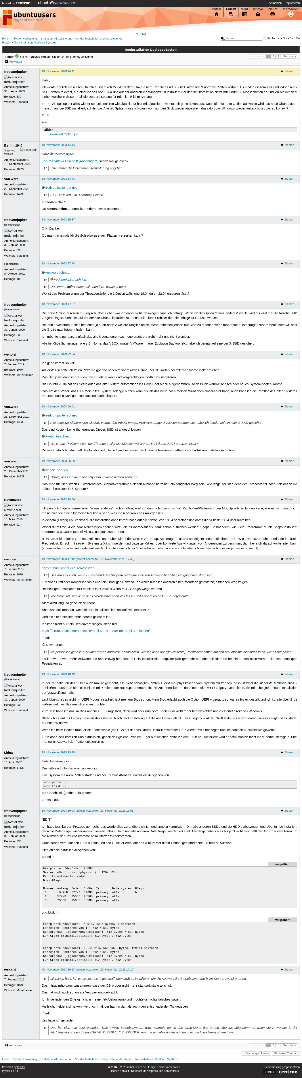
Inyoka (21, 1067)
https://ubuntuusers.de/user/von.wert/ (68, 568)
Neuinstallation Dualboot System (35, 42)
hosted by (9, 3)
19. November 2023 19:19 (58, 752)
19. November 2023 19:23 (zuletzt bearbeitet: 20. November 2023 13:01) (88, 810)
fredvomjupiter (15, 72)
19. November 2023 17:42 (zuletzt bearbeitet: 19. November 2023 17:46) (88, 559)
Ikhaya (258, 9)
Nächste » (289, 56)
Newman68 (12, 500)
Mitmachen (291, 9)
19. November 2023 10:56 (58, 499)
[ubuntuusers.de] (29, 19)
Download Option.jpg (63, 134)
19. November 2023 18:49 (58, 674)
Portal (216, 9)
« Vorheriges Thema (257, 1053)
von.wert (11, 179)
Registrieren (292, 3)
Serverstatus (171, 1071)
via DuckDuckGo (289, 38)
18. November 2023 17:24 (58, 263)
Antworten (15, 62)
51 (18, 524)
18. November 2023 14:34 (58, 179)
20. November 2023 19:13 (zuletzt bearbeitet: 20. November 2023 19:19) (88, 969)
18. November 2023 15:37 (58, 219)
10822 (20, 169)
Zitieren (289, 71)
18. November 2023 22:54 (58, 354)
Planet (272, 9)
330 (19, 96)
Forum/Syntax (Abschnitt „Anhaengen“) (70, 161)
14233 (20, 194)
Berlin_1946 (13, 145)
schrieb (72, 188)
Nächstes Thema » (286, 1053)
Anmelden (275, 3)
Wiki (244, 9)
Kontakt (124, 1071)
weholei (10, 354)
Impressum (155, 1071)
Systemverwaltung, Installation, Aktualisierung (42, 38)
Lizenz (114, 1071)
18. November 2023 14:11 (58, 71)
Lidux (8, 752)
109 (19, 279)
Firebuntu (11, 264)
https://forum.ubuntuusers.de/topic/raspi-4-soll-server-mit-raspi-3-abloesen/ (96, 631)
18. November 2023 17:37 (58, 304)
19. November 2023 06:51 (58, 406)
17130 (20, 768)
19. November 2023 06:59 (58, 461)
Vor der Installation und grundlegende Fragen (103, 1059)
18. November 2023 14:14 (58, 145)
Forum (231, 9)
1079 (20, 369)
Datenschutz (138, 1071)
